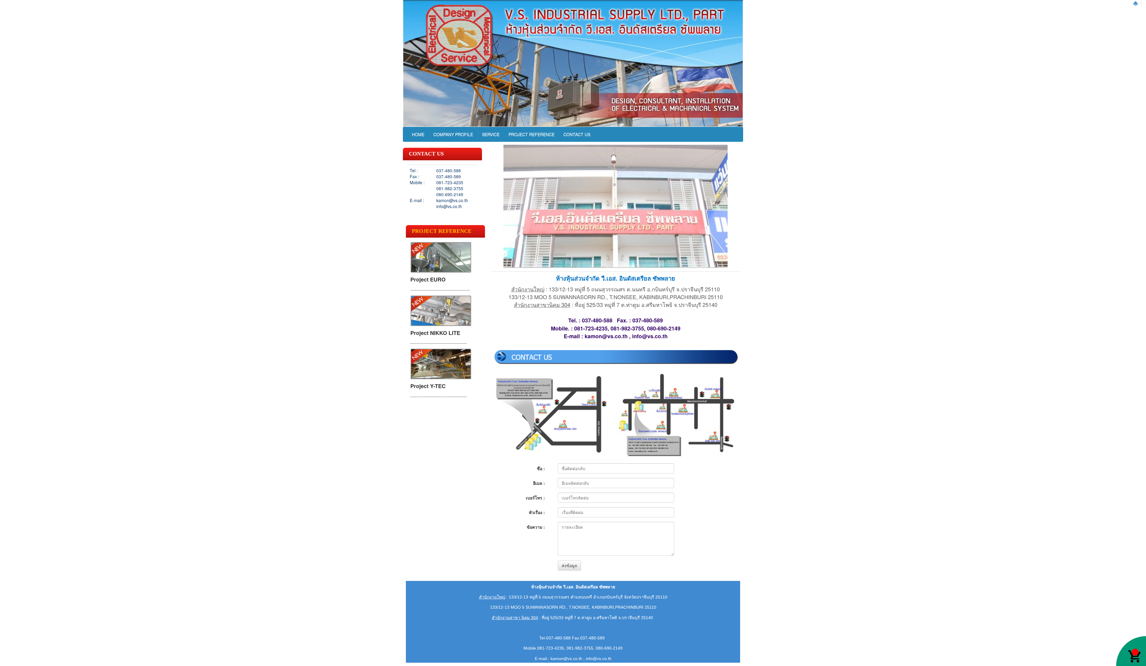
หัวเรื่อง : (537, 512)
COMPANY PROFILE (453, 134)
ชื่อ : (541, 468)
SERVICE (491, 134)
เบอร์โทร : (535, 498)
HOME (418, 134)
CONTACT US (576, 134)
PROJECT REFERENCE (531, 134)
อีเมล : (539, 483)
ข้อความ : (536, 527)
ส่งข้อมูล (569, 565)
